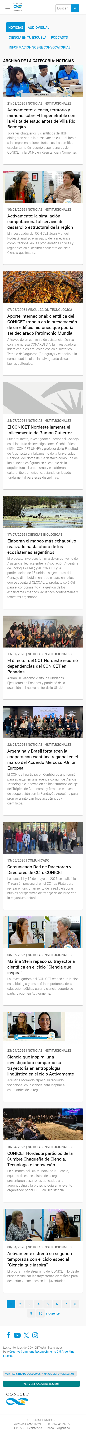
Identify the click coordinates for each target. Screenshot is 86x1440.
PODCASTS (59, 37)
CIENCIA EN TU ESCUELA (27, 37)
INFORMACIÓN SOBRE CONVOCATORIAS (40, 47)
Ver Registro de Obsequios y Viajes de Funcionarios (40, 1373)
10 (40, 1313)
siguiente (52, 1313)
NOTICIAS (15, 27)
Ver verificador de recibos (41, 1383)
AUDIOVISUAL (38, 27)
